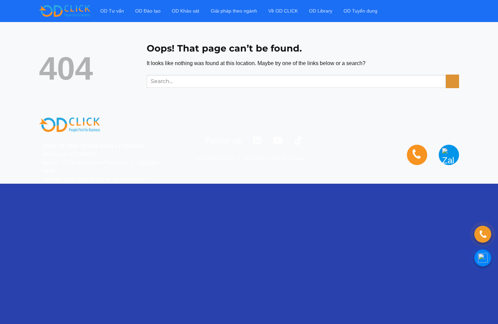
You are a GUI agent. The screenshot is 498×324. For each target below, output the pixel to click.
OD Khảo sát (185, 11)
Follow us (223, 141)
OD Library (320, 11)
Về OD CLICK (283, 11)
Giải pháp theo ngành (234, 11)
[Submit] (452, 81)
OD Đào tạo (148, 11)
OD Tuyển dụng (360, 11)
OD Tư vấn (112, 11)
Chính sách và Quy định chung (273, 158)
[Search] (456, 11)
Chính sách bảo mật (214, 158)
